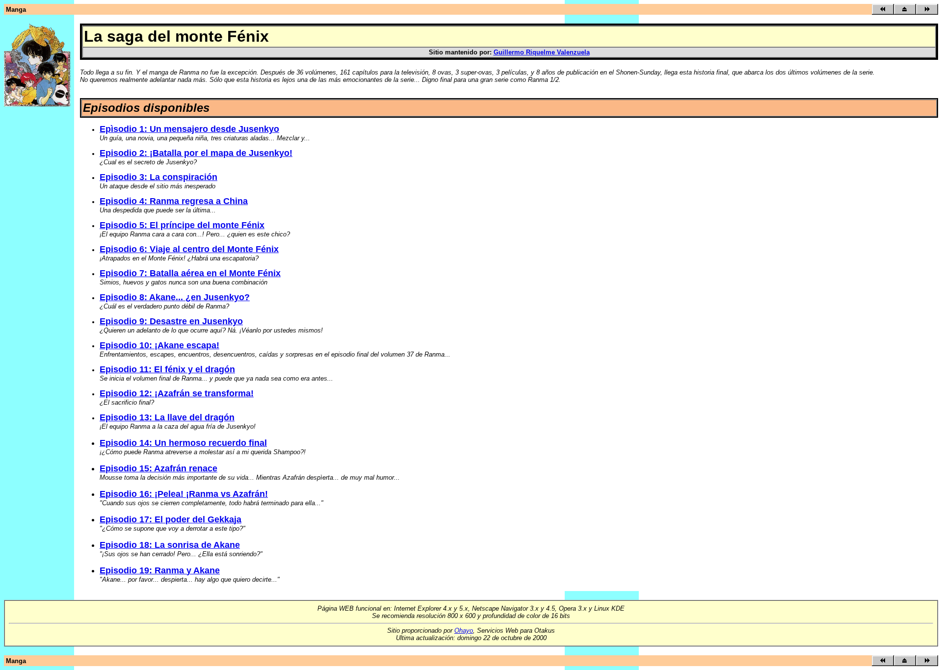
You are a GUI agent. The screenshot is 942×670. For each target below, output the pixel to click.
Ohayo (463, 630)
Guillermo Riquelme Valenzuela (542, 52)
